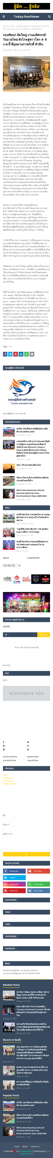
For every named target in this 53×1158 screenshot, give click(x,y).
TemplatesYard (25, 1151)
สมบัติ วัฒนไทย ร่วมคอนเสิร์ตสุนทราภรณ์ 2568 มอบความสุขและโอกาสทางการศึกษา (32, 544)
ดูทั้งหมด (43, 634)
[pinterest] (14, 890)
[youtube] (38, 871)
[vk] (38, 890)
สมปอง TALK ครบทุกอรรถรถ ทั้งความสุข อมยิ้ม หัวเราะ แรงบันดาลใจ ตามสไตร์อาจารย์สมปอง (32, 1070)
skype (32, 760)
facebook (10, 756)
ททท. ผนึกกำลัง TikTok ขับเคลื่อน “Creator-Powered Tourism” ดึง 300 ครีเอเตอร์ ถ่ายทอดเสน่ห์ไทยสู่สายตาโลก (33, 1011)
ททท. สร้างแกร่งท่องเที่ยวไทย (28, 465)
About (25, 1146)
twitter (32, 756)
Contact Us (35, 1146)
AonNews (9, 50)
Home (16, 1146)
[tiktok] (38, 877)
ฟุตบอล (6, 557)
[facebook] (14, 871)
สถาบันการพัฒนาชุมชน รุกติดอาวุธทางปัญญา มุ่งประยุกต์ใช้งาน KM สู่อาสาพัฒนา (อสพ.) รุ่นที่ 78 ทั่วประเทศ (32, 995)
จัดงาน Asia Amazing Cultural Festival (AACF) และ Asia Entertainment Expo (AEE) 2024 (31, 493)
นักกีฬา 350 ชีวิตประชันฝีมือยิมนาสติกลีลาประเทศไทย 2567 (32, 430)
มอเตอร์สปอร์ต (33, 557)
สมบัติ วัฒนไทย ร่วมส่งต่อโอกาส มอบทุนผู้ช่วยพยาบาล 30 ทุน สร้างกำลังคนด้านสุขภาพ (33, 517)
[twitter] (14, 877)
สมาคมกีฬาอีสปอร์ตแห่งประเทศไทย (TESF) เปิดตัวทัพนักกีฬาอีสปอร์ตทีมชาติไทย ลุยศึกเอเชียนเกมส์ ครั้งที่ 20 (33, 1027)
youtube (9, 760)
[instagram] (14, 884)
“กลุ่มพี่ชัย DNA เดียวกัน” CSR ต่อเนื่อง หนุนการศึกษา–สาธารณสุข (32, 530)
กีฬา (12, 26)
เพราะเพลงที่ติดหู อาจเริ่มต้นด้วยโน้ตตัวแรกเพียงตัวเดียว (32, 1083)
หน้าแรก (6, 26)
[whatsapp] (38, 884)
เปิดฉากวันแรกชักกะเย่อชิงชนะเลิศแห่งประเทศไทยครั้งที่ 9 (32, 479)
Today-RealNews (26, 17)
